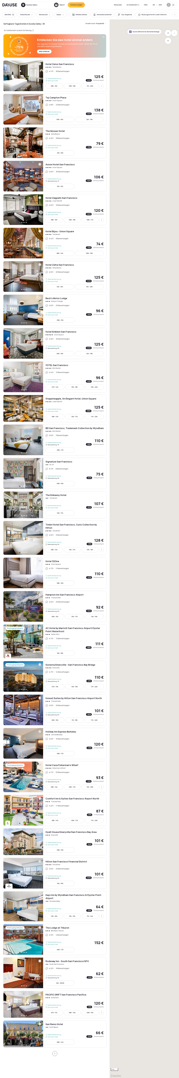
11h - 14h (90, 916)
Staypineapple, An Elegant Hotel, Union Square (54, 408)
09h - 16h (60, 119)
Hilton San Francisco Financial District (54, 873)
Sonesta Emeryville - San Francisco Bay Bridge (54, 676)
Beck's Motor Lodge (54, 310)
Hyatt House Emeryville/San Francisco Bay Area (54, 841)
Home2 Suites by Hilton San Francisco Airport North (54, 710)
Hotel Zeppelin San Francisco (54, 209)
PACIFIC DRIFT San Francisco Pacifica (54, 1004)
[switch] (80, 14)
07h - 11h (54, 1013)
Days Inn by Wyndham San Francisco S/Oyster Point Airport (54, 906)
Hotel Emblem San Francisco (54, 343)
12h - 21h (60, 287)
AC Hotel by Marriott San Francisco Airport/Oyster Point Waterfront (54, 641)
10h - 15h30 (60, 983)
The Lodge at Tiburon (54, 939)
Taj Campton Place (54, 109)
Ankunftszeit (25, 15)
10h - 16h (60, 153)
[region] (144, 549)
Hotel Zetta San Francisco (54, 276)
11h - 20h (90, 86)
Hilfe (145, 5)
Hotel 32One (54, 573)
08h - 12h (72, 1013)
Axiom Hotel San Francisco (54, 176)
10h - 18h (74, 387)
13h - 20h (90, 787)
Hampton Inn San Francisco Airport (54, 606)
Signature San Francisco (54, 473)
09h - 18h (72, 86)
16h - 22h (94, 387)
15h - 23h (89, 287)
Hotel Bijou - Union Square (54, 243)
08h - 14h (60, 253)
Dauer (59, 15)
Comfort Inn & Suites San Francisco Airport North (54, 810)
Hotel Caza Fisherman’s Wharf (54, 777)
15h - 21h (60, 186)
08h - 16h (60, 583)
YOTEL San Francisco (54, 377)
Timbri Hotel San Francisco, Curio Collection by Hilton (54, 538)
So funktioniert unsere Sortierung (18, 30)
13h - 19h (90, 550)
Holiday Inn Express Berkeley (54, 743)
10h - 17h (74, 417)
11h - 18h (75, 720)
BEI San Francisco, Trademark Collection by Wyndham (54, 440)
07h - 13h (55, 687)
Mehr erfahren (44, 51)
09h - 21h (55, 617)
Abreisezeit (43, 15)
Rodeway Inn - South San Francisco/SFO (54, 973)
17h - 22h (94, 687)
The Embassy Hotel (54, 505)
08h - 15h (54, 86)
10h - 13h (72, 916)
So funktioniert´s (133, 5)
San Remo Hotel (54, 1034)
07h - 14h (55, 387)
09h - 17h (90, 220)
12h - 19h (89, 119)
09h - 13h (90, 1013)
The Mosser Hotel (54, 142)
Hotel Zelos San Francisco (54, 76)
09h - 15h (60, 320)
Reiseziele (118, 5)
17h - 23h (94, 417)
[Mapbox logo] (115, 1075)
